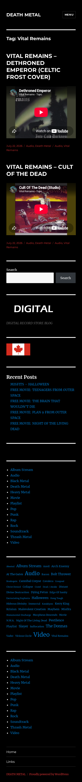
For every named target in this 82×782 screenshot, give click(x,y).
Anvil (46, 566)
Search (11, 270)
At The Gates (14, 574)
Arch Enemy (60, 566)
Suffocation (37, 626)
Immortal (34, 603)
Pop (13, 509)
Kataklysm (47, 604)
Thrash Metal (21, 537)
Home (11, 752)
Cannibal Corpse (30, 581)
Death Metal (43, 145)
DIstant (63, 586)
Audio (30, 145)
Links (10, 762)
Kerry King (62, 603)
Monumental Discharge (18, 615)
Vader (10, 635)
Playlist (16, 503)
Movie (15, 498)
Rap (13, 520)
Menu (69, 14)
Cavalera (48, 581)
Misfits (66, 609)
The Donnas (56, 626)
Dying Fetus (39, 592)
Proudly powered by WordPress (49, 774)
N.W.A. (10, 620)
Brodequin (11, 581)
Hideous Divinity (16, 603)
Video (14, 542)
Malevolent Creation (32, 609)
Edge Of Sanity (58, 592)
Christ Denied (13, 587)
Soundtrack (19, 531)
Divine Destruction (17, 592)
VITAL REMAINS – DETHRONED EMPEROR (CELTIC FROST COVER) (33, 66)
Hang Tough (56, 598)
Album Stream (21, 470)
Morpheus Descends (45, 614)
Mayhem (54, 609)
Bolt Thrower (61, 574)
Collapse (28, 586)
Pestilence (56, 620)
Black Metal (19, 481)
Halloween (40, 598)
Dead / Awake (50, 587)
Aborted (10, 566)
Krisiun (11, 609)
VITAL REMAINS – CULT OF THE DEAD (39, 170)
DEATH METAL (23, 15)
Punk (14, 514)
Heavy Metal (20, 492)
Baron (45, 574)
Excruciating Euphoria (18, 598)
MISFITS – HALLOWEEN (29, 384)
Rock (14, 526)
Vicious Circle (23, 635)
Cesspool (59, 581)
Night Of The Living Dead (31, 620)
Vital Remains (60, 635)
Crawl (38, 587)
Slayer (23, 626)
